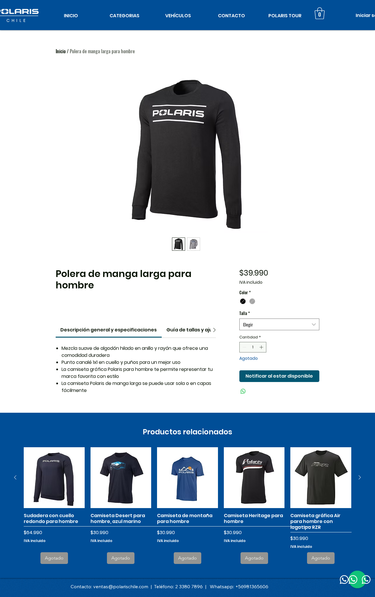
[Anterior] (15, 477)
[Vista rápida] (54, 477)
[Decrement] (243, 347)
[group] (187, 505)
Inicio (61, 51)
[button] (124, 15)
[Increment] (261, 347)
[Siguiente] (359, 477)
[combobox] (279, 325)
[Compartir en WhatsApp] (243, 391)
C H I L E (16, 20)
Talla (244, 313)
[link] (108, 329)
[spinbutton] (252, 347)
